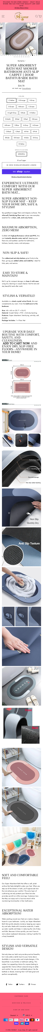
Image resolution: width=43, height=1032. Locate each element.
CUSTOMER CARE (21, 996)
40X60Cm (21, 154)
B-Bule (7, 138)
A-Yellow (32, 113)
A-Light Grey (12, 113)
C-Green (31, 106)
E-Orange (22, 100)
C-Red (18, 131)
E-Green (11, 106)
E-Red (26, 119)
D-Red (17, 119)
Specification (21, 150)
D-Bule (23, 113)
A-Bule (26, 138)
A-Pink (26, 131)
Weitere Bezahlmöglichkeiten (21, 177)
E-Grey (32, 100)
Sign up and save (21, 1010)
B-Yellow (21, 144)
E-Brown (34, 119)
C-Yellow (11, 100)
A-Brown (7, 125)
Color (21, 96)
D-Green (17, 138)
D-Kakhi (8, 119)
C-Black (8, 131)
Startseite (21, 61)
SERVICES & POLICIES (21, 1003)
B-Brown (21, 106)
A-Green (35, 125)
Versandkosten (26, 88)
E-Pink (35, 131)
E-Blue (17, 125)
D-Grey (35, 138)
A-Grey (25, 125)
